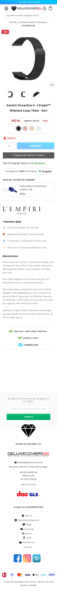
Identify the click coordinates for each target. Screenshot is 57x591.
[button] (18, 128)
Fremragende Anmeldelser (21, 171)
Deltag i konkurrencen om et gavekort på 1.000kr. (28, 400)
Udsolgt (36, 146)
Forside (13, 22)
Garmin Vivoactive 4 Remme (32, 22)
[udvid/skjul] (4, 7)
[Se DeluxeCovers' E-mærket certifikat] (37, 561)
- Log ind (27, 546)
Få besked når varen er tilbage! (28, 155)
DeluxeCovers (16, 582)
